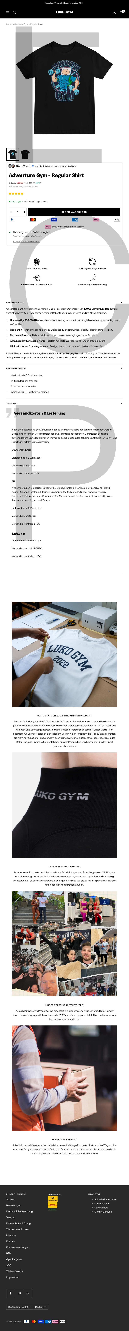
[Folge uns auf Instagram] (19, 1293)
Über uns (11, 1235)
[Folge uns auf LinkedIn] (28, 1293)
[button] (16, 193)
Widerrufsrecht (14, 1271)
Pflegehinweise (16, 368)
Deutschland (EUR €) (18, 1307)
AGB (8, 1265)
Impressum (12, 1277)
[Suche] (14, 12)
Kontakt (10, 1241)
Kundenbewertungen (17, 1247)
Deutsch (39, 1307)
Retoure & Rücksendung (19, 1211)
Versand (11, 403)
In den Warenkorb (74, 212)
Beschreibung (15, 302)
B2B (8, 1253)
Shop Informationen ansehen (26, 241)
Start (8, 24)
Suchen (10, 1199)
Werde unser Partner (17, 1229)
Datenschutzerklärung (18, 1223)
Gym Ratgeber (14, 1259)
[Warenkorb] (121, 12)
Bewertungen (13, 1205)
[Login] (114, 12)
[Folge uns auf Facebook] (10, 1293)
